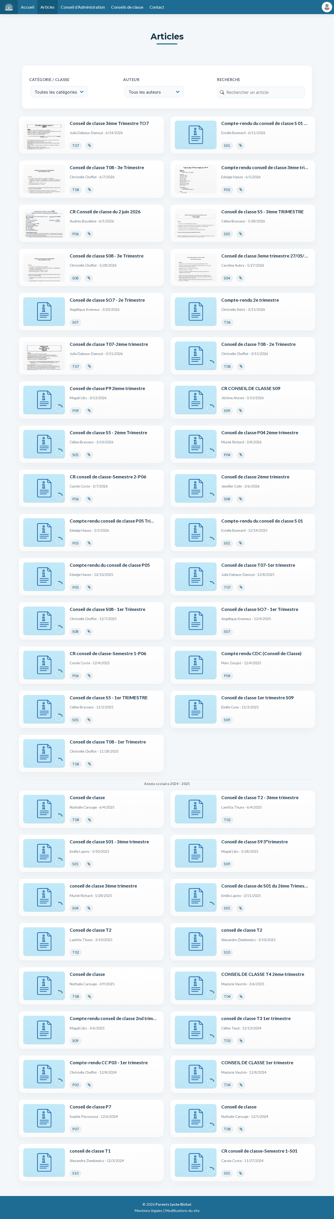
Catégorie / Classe (49, 79)
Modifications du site (182, 1210)
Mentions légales (149, 1210)
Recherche (228, 79)
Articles (47, 6)
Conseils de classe (127, 6)
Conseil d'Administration (83, 6)
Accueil (27, 6)
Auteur (131, 79)
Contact (157, 6)
